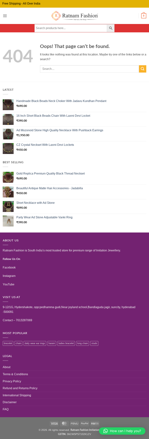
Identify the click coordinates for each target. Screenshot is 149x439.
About (6, 367)
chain (18, 343)
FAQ (6, 409)
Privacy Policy (12, 381)
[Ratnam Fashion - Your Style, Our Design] (75, 16)
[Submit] (142, 68)
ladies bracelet (66, 343)
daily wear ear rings (35, 343)
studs (94, 343)
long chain (82, 343)
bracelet (8, 343)
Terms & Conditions (15, 374)
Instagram (9, 275)
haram (52, 343)
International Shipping (17, 395)
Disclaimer (10, 402)
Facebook (9, 267)
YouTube (8, 284)
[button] (5, 15)
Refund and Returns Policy (20, 388)
